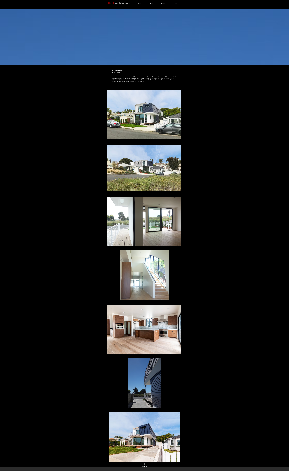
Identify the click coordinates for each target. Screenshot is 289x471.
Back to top (144, 466)
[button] (144, 114)
